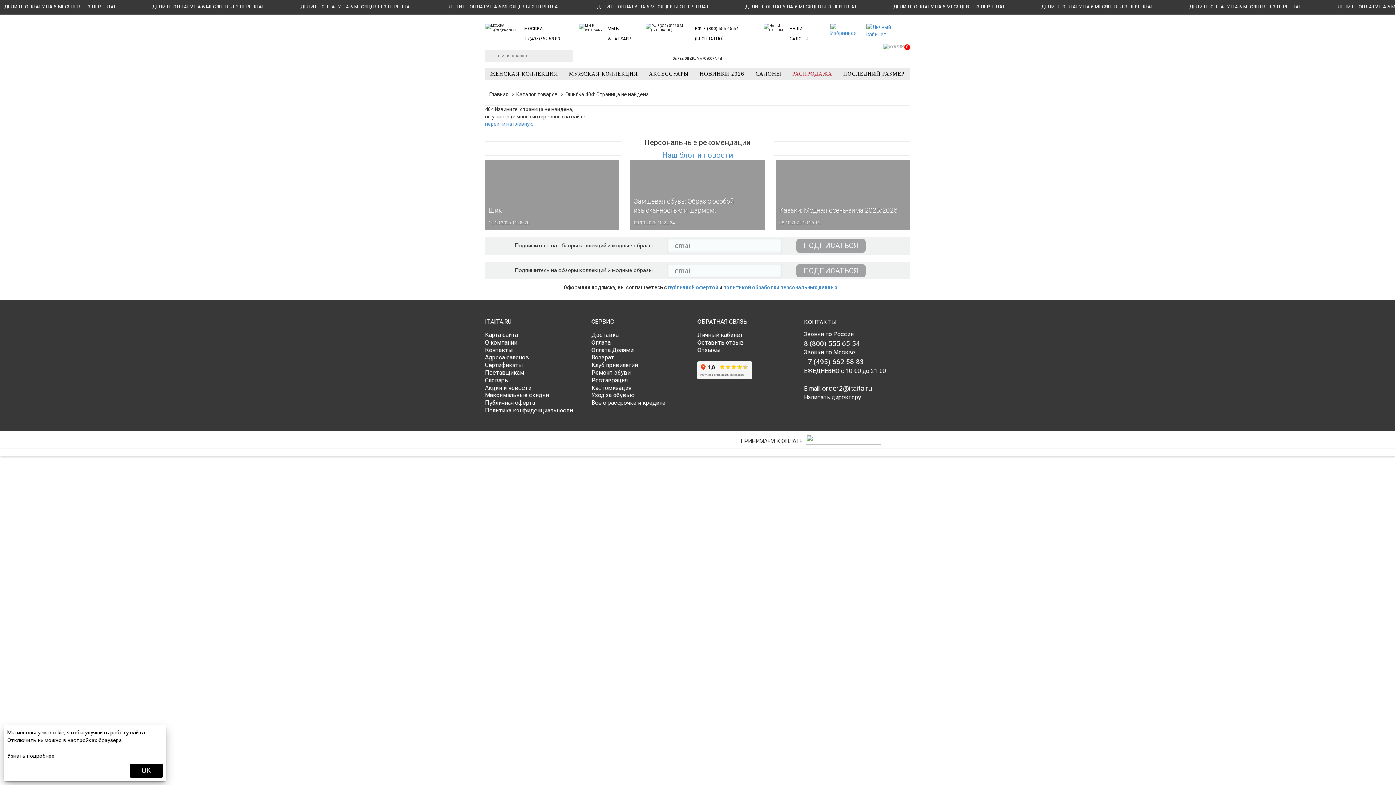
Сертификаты (504, 365)
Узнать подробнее (30, 756)
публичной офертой (693, 287)
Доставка (605, 334)
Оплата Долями (612, 350)
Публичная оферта (510, 402)
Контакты (499, 350)
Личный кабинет (720, 334)
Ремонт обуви (611, 372)
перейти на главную (509, 124)
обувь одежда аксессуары (697, 58)
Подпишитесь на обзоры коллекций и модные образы (584, 245)
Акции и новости (508, 388)
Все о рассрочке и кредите (628, 402)
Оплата (601, 342)
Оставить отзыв (721, 342)
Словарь (496, 380)
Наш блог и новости (697, 155)
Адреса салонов (507, 357)
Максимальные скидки (517, 395)
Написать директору (832, 397)
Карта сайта (501, 334)
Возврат (602, 357)
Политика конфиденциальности (529, 410)
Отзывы (709, 350)
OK (146, 770)
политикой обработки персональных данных (780, 287)
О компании (501, 342)
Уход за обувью (613, 395)
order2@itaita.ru (847, 388)
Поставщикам (504, 372)
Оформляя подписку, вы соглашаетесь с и (699, 287)
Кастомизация (611, 388)
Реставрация (609, 380)
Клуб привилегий (614, 365)
